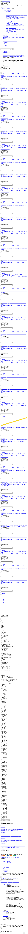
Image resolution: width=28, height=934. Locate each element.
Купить (3, 87)
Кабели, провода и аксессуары (12, 13)
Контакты (5, 42)
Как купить (5, 36)
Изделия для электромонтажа (12, 23)
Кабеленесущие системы (11, 16)
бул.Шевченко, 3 (5, 878)
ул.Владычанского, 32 (14, 878)
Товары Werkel (9, 11)
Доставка (5, 868)
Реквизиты (5, 41)
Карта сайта (17, 857)
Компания (5, 39)
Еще (4, 43)
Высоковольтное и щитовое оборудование (15, 17)
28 (3, 602)
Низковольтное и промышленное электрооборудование (13, 19)
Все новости (3, 825)
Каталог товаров (8, 10)
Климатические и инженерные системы (15, 24)
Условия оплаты (14, 37)
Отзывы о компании (12, 41)
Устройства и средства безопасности (14, 32)
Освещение (8, 22)
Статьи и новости (7, 862)
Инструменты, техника (11, 28)
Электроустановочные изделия (12, 12)
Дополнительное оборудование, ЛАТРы (15, 33)
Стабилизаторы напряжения (12, 21)
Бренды (5, 35)
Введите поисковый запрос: (7, 931)
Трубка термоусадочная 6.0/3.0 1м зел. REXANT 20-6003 (13, 526)
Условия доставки (7, 37)
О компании (6, 867)
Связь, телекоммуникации (11, 31)
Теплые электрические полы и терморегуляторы (16, 15)
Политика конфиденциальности (8, 857)
